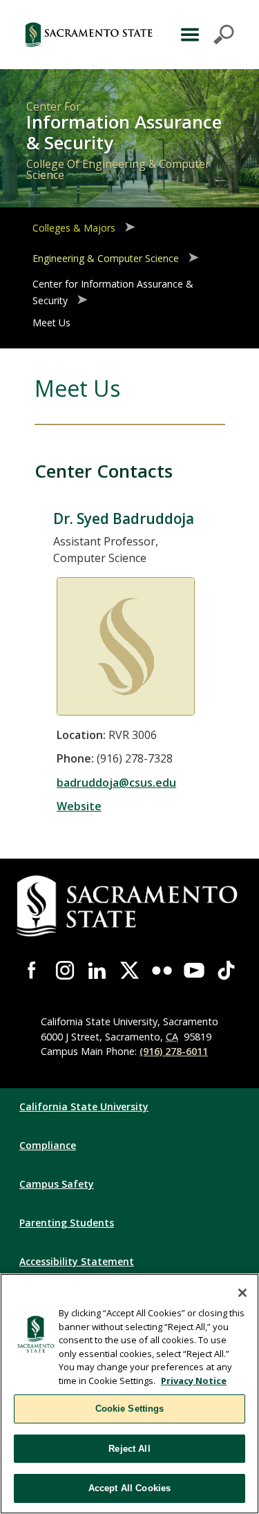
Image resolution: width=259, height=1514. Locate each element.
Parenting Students (66, 1222)
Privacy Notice (194, 1380)
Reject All (129, 1448)
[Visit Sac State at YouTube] (194, 970)
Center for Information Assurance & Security (112, 292)
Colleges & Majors (73, 227)
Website (79, 806)
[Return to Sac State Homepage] (89, 34)
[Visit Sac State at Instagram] (65, 970)
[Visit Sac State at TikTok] (226, 970)
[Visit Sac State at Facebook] (33, 970)
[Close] (242, 1293)
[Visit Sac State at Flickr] (162, 970)
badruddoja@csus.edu (116, 782)
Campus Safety (56, 1183)
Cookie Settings (129, 1408)
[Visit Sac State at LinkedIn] (97, 970)
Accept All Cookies (129, 1488)
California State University (83, 1106)
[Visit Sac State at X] (129, 970)
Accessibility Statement (76, 1261)
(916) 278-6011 (174, 1051)
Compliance (47, 1145)
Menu (205, 34)
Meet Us (51, 322)
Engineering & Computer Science (105, 258)
